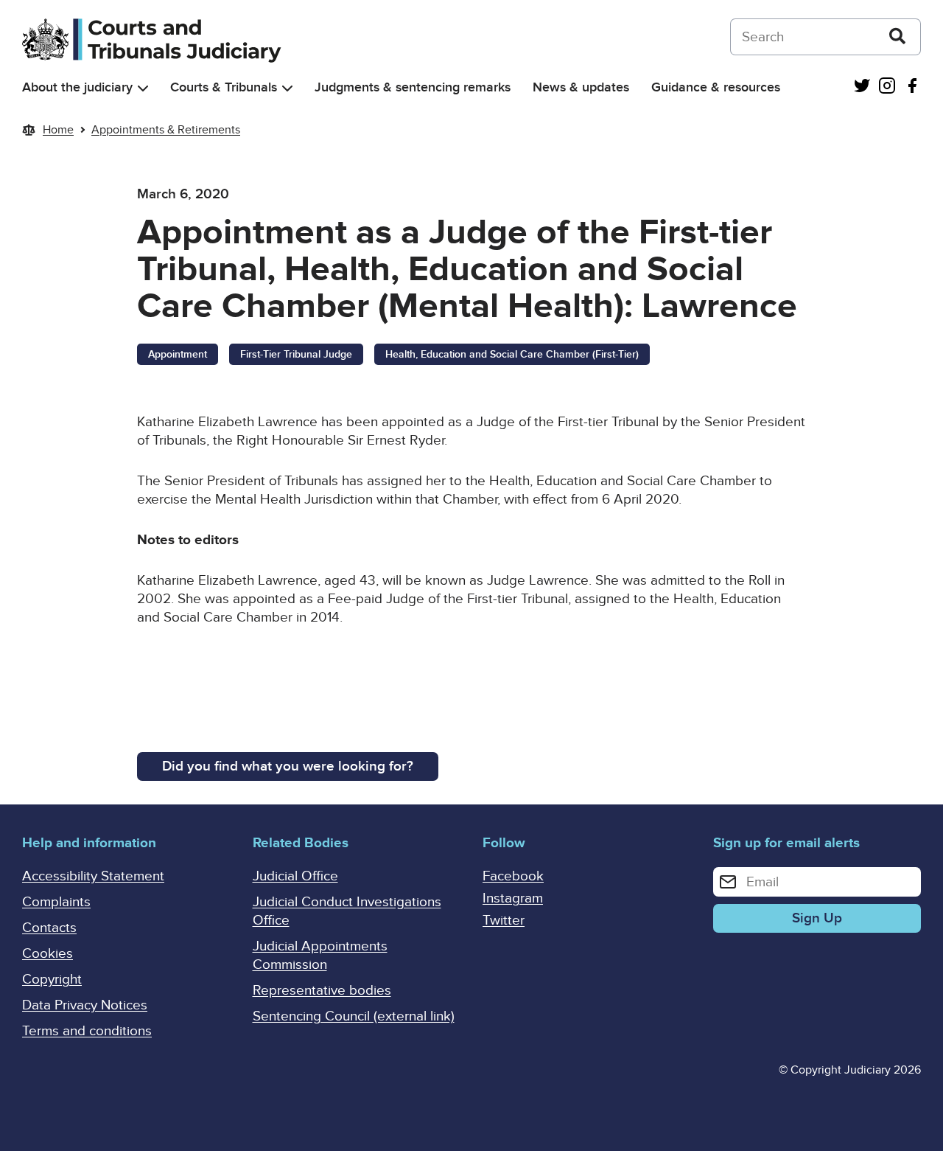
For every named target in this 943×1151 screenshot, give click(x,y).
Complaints (56, 902)
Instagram (513, 898)
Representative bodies (322, 990)
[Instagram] (887, 87)
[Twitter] (862, 87)
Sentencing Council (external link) (354, 1016)
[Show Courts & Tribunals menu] (287, 88)
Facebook (513, 876)
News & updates (581, 87)
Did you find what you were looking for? (287, 766)
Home (58, 129)
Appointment (177, 354)
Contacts (49, 927)
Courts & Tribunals (223, 87)
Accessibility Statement (93, 876)
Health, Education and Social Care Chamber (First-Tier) (512, 354)
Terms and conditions (87, 1031)
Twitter (504, 920)
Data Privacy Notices (84, 1005)
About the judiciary (77, 87)
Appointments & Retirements (165, 129)
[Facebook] (912, 87)
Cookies (47, 953)
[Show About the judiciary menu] (143, 88)
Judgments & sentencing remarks (413, 87)
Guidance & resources (715, 87)
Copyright (52, 979)
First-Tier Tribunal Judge (296, 354)
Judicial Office (295, 876)
